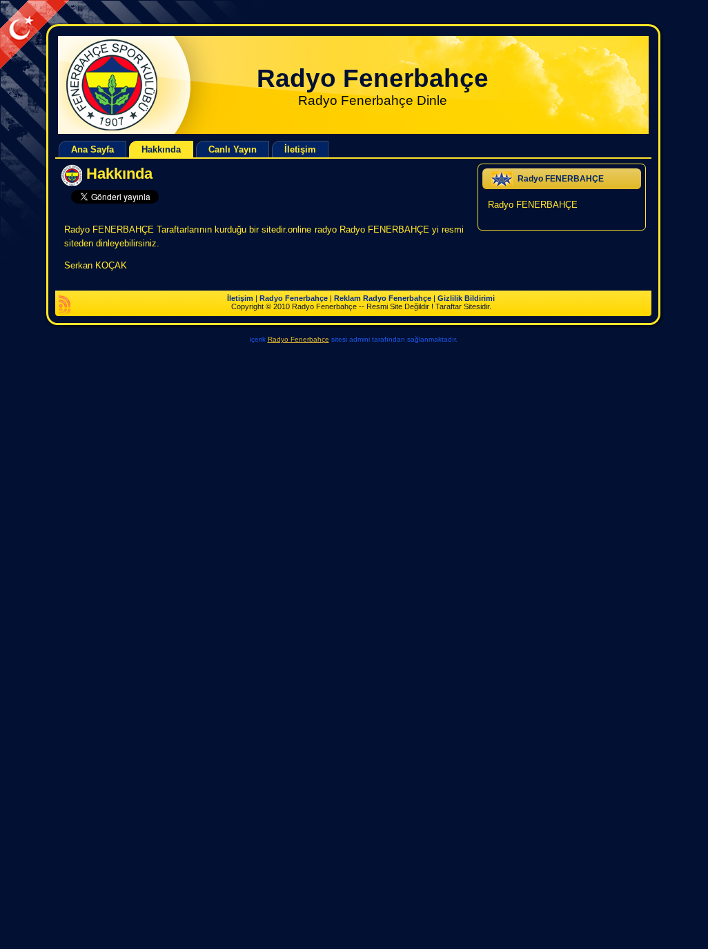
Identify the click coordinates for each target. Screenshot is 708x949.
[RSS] (64, 305)
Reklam (347, 298)
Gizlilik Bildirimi (466, 298)
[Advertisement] (251, 32)
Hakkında (119, 173)
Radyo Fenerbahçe (373, 78)
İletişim (240, 298)
